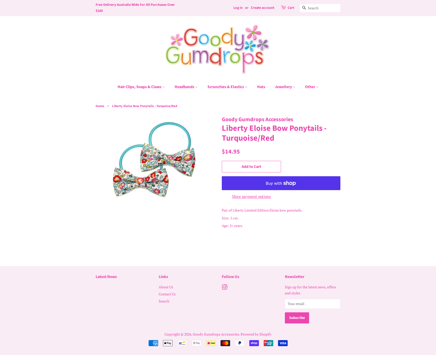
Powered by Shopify (256, 334)
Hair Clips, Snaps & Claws (140, 87)
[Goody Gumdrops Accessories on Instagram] (224, 288)
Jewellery (284, 87)
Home (100, 106)
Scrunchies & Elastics (226, 87)
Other (310, 87)
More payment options (251, 196)
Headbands (185, 87)
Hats (261, 87)
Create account (262, 7)
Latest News (106, 277)
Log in (238, 7)
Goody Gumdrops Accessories (216, 334)
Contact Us (167, 294)
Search (164, 301)
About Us (166, 287)
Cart (291, 7)
